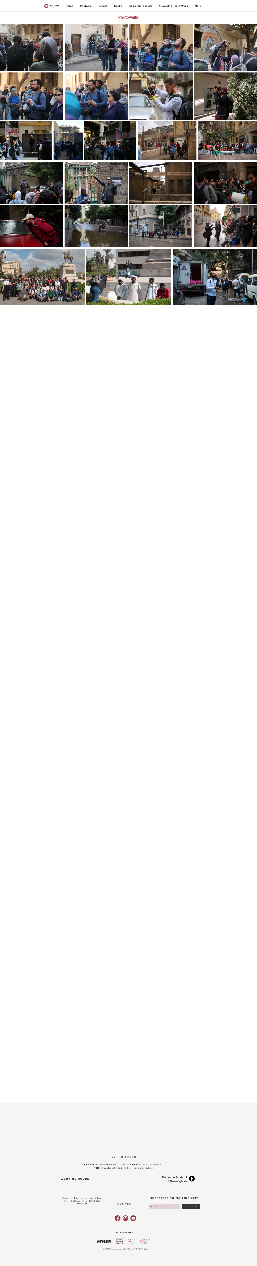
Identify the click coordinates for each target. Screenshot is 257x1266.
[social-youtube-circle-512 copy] (133, 1218)
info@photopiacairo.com (152, 1165)
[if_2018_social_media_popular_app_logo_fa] (117, 1218)
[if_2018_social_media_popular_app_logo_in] (125, 1218)
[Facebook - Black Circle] (192, 1179)
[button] (103, 4)
